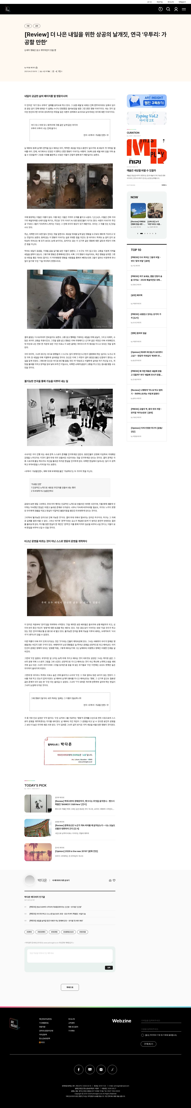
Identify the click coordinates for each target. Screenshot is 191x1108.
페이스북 (78, 1069)
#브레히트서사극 (68, 932)
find (168, 9)
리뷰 (28, 26)
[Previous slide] (137, 233)
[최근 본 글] (160, 9)
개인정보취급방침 (45, 1019)
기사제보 (71, 1031)
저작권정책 (43, 1035)
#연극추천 (54, 932)
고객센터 (71, 1023)
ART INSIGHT (15, 1024)
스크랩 (53, 71)
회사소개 (170, 2)
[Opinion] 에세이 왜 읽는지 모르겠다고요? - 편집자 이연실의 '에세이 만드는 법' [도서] (147, 354)
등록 (108, 968)
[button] (141, 233)
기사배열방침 (43, 1023)
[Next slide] (155, 233)
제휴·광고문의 (73, 1027)
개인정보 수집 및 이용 (158, 1035)
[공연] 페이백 (136, 295)
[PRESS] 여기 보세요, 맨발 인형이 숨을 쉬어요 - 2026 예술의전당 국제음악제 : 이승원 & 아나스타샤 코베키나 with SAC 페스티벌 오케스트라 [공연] (146, 278)
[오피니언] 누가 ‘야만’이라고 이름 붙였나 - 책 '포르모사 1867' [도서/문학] (155, 223)
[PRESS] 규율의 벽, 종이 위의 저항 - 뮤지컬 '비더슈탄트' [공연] (146, 411)
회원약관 (42, 1027)
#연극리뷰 (83, 932)
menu (184, 9)
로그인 (149, 2)
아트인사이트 (8, 9)
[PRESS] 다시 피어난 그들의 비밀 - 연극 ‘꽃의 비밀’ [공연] (146, 259)
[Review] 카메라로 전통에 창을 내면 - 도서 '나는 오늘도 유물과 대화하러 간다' (138, 223)
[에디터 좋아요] (114, 880)
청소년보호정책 (44, 1038)
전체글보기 (182, 2)
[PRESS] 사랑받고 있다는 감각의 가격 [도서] (146, 316)
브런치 (112, 1069)
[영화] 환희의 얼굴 (138, 333)
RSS (43, 1042)
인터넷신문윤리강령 (46, 1031)
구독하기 (148, 1044)
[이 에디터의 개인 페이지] (36, 67)
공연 (36, 26)
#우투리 (29, 932)
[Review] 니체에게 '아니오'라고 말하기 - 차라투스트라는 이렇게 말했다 (147, 392)
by (29, 68)
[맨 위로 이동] (182, 1099)
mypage (176, 9)
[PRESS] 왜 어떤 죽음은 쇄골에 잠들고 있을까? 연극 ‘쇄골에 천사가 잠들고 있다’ (146, 373)
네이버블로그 (90, 1069)
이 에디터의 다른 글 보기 (61, 880)
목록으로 (70, 987)
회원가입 (160, 2)
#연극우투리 (41, 932)
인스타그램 (101, 1069)
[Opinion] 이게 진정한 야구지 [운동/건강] (146, 430)
